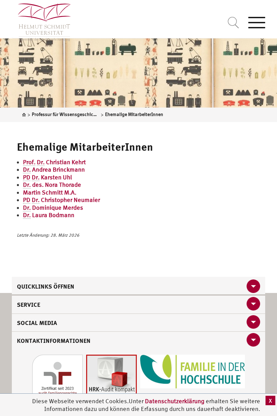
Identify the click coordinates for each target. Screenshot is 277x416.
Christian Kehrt (54, 162)
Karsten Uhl (47, 177)
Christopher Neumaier (61, 199)
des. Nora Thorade (52, 184)
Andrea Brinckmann (54, 169)
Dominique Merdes (53, 207)
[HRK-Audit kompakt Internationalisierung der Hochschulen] (111, 379)
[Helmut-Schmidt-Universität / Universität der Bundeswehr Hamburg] (41, 20)
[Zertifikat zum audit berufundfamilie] (57, 379)
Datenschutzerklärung (174, 401)
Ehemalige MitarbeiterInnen (85, 146)
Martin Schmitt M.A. (49, 192)
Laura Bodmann (48, 214)
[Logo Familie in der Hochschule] (192, 370)
